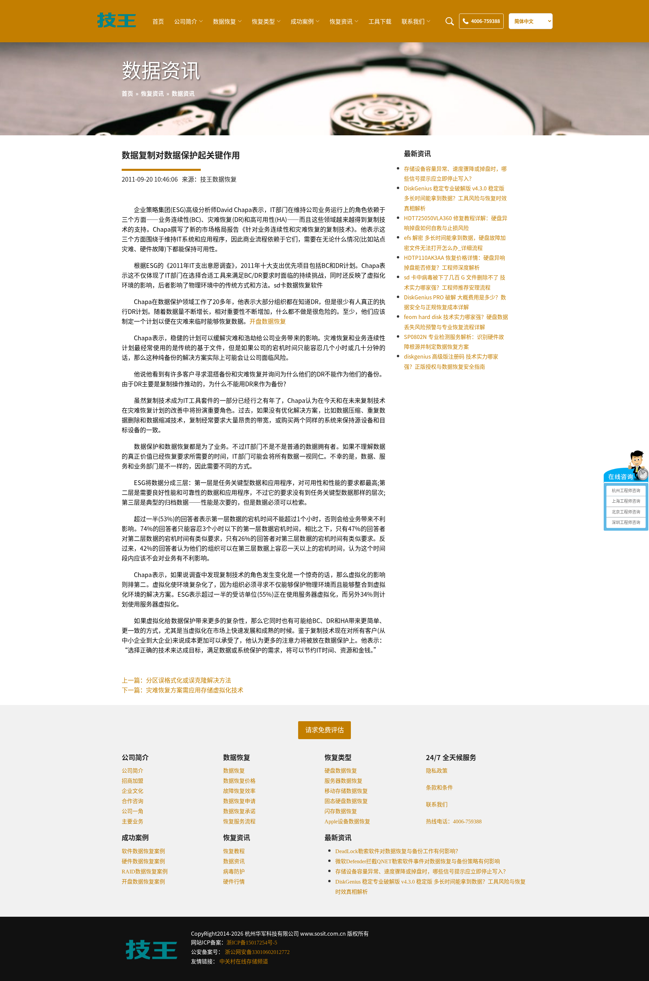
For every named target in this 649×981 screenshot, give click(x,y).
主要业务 (132, 821)
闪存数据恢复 (340, 811)
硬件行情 (234, 882)
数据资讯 (234, 861)
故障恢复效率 (239, 791)
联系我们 (413, 21)
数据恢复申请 (239, 801)
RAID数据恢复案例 (145, 871)
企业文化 (132, 791)
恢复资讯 (341, 21)
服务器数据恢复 (343, 781)
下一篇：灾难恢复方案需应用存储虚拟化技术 (182, 689)
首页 (158, 21)
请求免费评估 (324, 730)
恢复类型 (263, 21)
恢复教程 (234, 851)
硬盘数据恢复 (340, 771)
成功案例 (302, 21)
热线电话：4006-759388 (454, 821)
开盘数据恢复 (267, 321)
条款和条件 (439, 788)
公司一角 (132, 811)
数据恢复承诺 (239, 811)
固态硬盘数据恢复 (346, 801)
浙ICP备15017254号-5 (251, 942)
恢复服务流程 (239, 821)
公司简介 (185, 21)
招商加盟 (132, 781)
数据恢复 (224, 21)
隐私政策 (437, 771)
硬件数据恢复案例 (143, 861)
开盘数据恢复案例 (143, 882)
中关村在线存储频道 (243, 961)
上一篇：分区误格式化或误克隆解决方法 (176, 680)
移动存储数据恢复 (346, 791)
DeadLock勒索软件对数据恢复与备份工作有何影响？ (398, 851)
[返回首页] (116, 25)
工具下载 (379, 21)
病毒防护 (234, 871)
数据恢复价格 (239, 781)
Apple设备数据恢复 (347, 821)
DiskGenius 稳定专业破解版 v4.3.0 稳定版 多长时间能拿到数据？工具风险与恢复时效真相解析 (455, 198)
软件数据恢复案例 (143, 851)
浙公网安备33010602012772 (257, 952)
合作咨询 (132, 801)
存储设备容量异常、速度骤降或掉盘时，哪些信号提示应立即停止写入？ (421, 871)
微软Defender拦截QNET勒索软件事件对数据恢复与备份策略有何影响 (417, 861)
